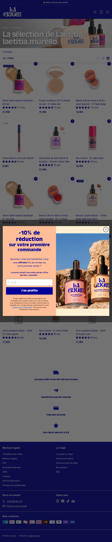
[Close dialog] (105, 229)
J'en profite (29, 290)
